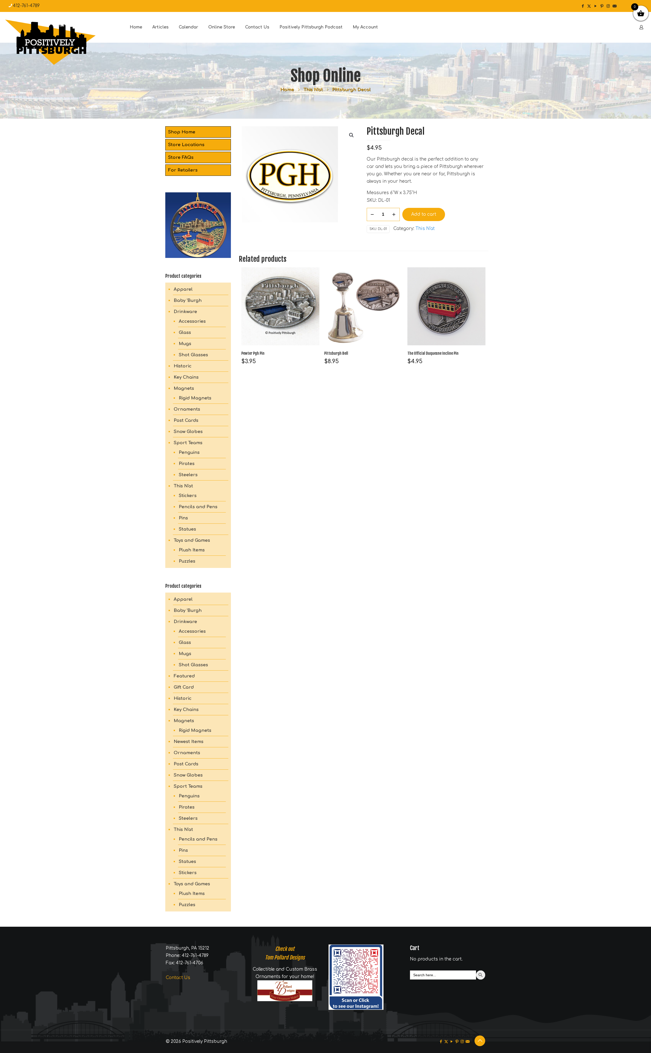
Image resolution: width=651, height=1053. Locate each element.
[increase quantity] (394, 214)
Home (287, 89)
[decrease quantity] (372, 214)
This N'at (313, 89)
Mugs (185, 343)
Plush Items (192, 550)
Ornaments (187, 409)
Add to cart (423, 214)
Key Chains (186, 377)
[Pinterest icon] (602, 6)
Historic (182, 366)
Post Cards (186, 420)
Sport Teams (188, 442)
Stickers (188, 495)
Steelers (188, 474)
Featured (184, 676)
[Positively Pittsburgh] (61, 42)
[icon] (614, 6)
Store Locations (186, 144)
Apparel (183, 289)
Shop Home (181, 132)
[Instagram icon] (608, 6)
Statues (187, 529)
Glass (185, 332)
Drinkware (185, 311)
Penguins (189, 452)
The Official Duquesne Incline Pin (432, 353)
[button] (352, 135)
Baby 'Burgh (188, 300)
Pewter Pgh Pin (252, 353)
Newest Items (188, 741)
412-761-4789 (26, 5)
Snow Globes (188, 431)
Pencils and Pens (198, 506)
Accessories (192, 321)
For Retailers (183, 170)
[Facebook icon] (583, 6)
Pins (183, 518)
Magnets (184, 388)
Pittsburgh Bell (336, 353)
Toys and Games (192, 540)
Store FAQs (181, 157)
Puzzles (187, 561)
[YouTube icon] (595, 6)
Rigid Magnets (195, 398)
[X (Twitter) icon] (589, 6)
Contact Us (178, 977)
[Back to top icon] (480, 1040)
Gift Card (184, 687)
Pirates (187, 463)
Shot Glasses (193, 354)
